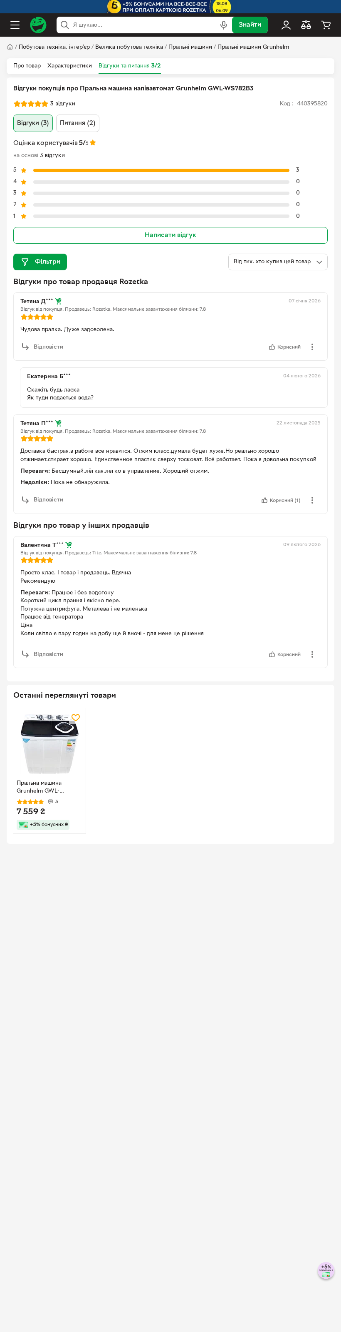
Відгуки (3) (33, 123)
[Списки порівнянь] (306, 25)
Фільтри (47, 262)
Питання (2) (78, 123)
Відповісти (48, 347)
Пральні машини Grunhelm (253, 47)
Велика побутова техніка (129, 47)
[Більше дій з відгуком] (312, 347)
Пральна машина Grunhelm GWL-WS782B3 (39, 788)
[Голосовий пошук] (223, 25)
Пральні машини (190, 47)
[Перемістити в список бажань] (75, 717)
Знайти (250, 25)
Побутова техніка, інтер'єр (54, 47)
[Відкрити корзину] (326, 25)
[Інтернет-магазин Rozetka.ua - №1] (38, 25)
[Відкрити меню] (15, 25)
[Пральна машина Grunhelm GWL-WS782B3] (49, 744)
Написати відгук (170, 235)
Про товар (27, 66)
